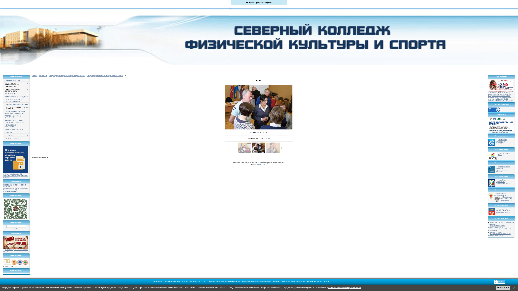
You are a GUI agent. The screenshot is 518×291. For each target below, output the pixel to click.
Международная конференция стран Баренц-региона (67, 76)
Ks (269, 138)
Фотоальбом (43, 76)
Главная (34, 76)
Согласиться (503, 287)
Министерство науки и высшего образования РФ (506, 198)
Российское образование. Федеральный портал (503, 181)
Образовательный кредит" (499, 132)
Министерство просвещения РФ (500, 194)
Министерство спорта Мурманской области (496, 226)
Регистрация (256, 164)
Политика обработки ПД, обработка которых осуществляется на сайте (15, 175)
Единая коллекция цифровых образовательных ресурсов (503, 169)
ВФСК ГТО (9, 266)
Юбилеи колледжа (9, 191)
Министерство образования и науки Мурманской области (503, 210)
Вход (263, 164)
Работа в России (496, 232)
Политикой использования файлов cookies (344, 288)
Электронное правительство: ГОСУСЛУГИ (501, 141)
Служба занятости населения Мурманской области (499, 234)
